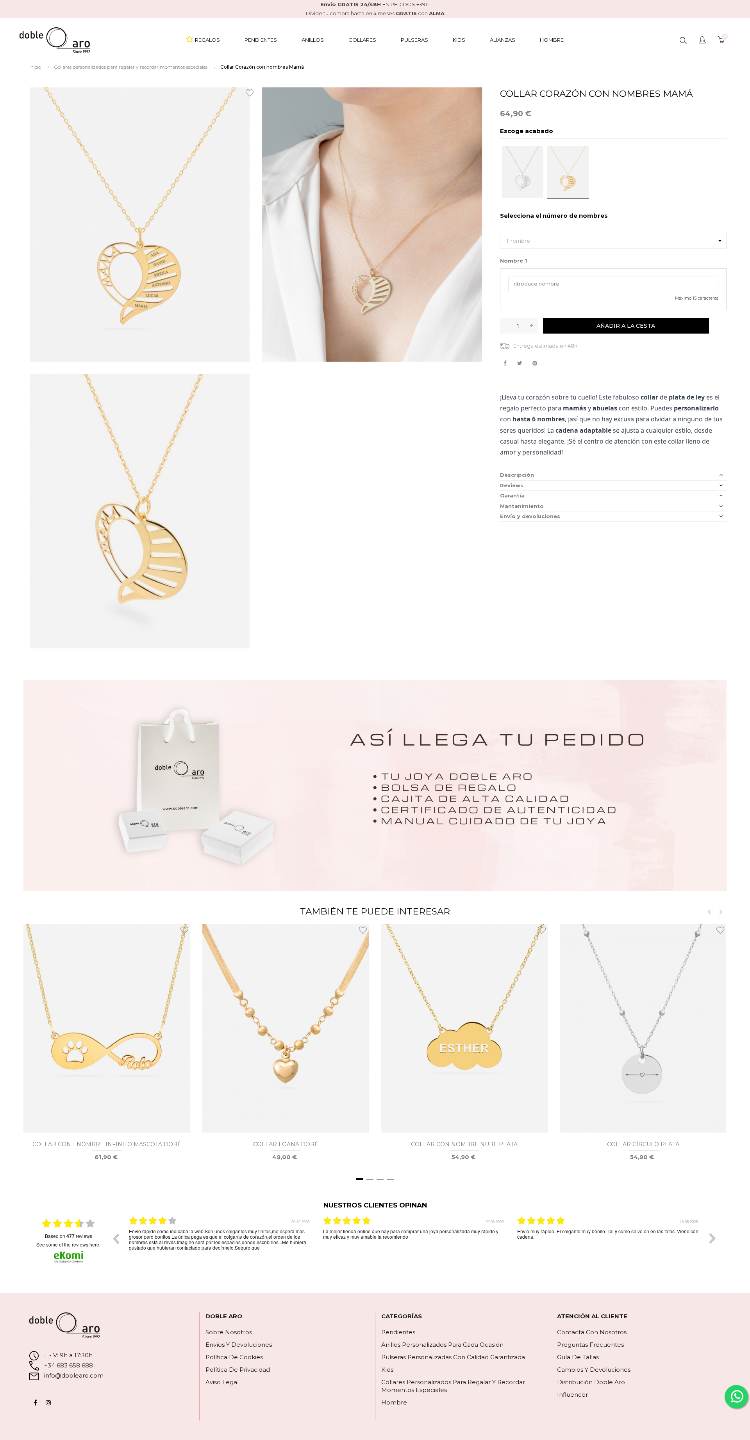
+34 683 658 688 (68, 1365)
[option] (220, 1244)
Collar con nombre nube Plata (464, 1144)
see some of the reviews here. (68, 1244)
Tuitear (520, 363)
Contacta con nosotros (592, 1332)
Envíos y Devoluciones (238, 1344)
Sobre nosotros (228, 1332)
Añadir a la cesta (625, 325)
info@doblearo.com (73, 1375)
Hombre (394, 1402)
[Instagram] (48, 1402)
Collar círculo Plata (643, 1144)
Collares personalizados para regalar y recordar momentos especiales (453, 1386)
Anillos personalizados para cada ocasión (442, 1344)
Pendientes (398, 1332)
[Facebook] (35, 1402)
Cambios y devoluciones (593, 1369)
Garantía (512, 495)
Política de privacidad (237, 1369)
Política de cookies (234, 1357)
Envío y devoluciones (530, 516)
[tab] (613, 475)
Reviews (511, 485)
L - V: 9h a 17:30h (68, 1355)
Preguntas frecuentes (590, 1344)
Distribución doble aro (591, 1382)
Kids (387, 1369)
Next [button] (712, 1238)
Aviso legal (222, 1382)
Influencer (572, 1394)
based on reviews (68, 1235)
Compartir (505, 363)
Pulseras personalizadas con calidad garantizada (453, 1357)
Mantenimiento (522, 506)
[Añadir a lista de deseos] (251, 92)
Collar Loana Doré (285, 1144)
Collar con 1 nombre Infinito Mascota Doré (106, 1144)
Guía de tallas (578, 1357)
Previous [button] (115, 1238)
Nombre (513, 260)
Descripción (517, 475)
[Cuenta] (702, 40)
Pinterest (534, 363)
